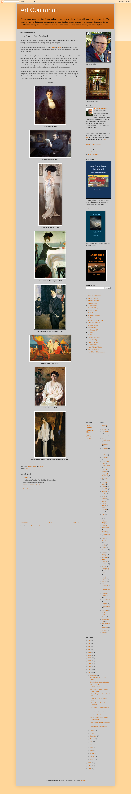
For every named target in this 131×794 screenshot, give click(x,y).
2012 (89, 763)
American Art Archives (94, 296)
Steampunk (105, 610)
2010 (89, 768)
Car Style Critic (93, 152)
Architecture (105, 431)
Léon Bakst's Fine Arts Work (98, 715)
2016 (89, 664)
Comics (104, 486)
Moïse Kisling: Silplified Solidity (99, 682)
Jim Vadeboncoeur (93, 318)
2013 (89, 672)
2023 (89, 643)
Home (50, 522)
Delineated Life (92, 305)
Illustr (103, 514)
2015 (89, 666)
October (92, 733)
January (92, 759)
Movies (104, 545)
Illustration (105, 517)
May (91, 747)
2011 (89, 766)
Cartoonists (105, 478)
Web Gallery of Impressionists (96, 352)
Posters (104, 581)
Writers (104, 632)
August (92, 739)
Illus (103, 512)
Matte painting (106, 534)
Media (103, 538)
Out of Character (104, 560)
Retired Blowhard (93, 154)
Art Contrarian (39, 9)
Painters (28, 468)
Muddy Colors (92, 327)
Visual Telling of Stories (95, 347)
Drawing (104, 491)
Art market (105, 448)
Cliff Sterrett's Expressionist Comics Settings (98, 685)
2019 (89, 655)
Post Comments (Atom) (35, 526)
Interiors (104, 525)
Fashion (104, 494)
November (93, 730)
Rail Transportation (106, 588)
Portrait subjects (104, 578)
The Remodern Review (89, 437)
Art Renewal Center (93, 300)
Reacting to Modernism (105, 594)
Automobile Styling (105, 470)
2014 (89, 669)
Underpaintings (92, 344)
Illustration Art (92, 313)
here (53, 47)
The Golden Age (92, 340)
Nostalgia (104, 555)
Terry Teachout (89, 426)
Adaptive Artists (104, 426)
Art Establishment (106, 439)
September (93, 736)
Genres (104, 501)
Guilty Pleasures (104, 508)
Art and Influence (93, 298)
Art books (104, 436)
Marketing (105, 532)
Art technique (106, 451)
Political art (105, 573)
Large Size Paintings (94, 322)
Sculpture (104, 603)
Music (103, 552)
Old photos (105, 557)
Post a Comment (28, 489)
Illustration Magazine (94, 315)
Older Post (76, 522)
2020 (89, 652)
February (93, 756)
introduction (105, 527)
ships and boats (106, 606)
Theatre (104, 617)
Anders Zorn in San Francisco (98, 726)
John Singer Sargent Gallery (96, 320)
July (91, 742)
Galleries (104, 499)
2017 (89, 661)
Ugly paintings (106, 623)
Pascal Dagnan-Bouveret (97, 712)
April (91, 750)
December (93, 675)
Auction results (106, 465)
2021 (89, 649)
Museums (104, 550)
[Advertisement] (50, 505)
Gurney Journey (92, 310)
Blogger (83, 780)
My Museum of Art (93, 330)
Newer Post (24, 522)
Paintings (25, 477)
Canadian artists (92, 303)
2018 (89, 658)
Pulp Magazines (105, 584)
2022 (89, 646)
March (92, 753)
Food (103, 496)
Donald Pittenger (101, 108)
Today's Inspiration (93, 342)
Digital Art (105, 489)
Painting (104, 566)
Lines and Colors (93, 325)
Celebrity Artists (104, 483)
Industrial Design (104, 522)
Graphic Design (104, 504)
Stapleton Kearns (93, 335)
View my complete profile (93, 144)
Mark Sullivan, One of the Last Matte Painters (99, 690)
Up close (104, 630)
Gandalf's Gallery (93, 308)
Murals (104, 547)
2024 (89, 640)
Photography (105, 568)
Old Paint (90, 332)
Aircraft (104, 429)
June (91, 745)
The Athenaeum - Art (94, 337)
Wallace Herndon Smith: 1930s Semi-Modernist (99, 718)
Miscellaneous (106, 541)
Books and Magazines (105, 475)
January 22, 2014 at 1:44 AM (31, 485)
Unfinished (105, 627)
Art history (105, 444)
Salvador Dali (106, 599)
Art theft (104, 455)
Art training (105, 457)
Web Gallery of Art (93, 349)
